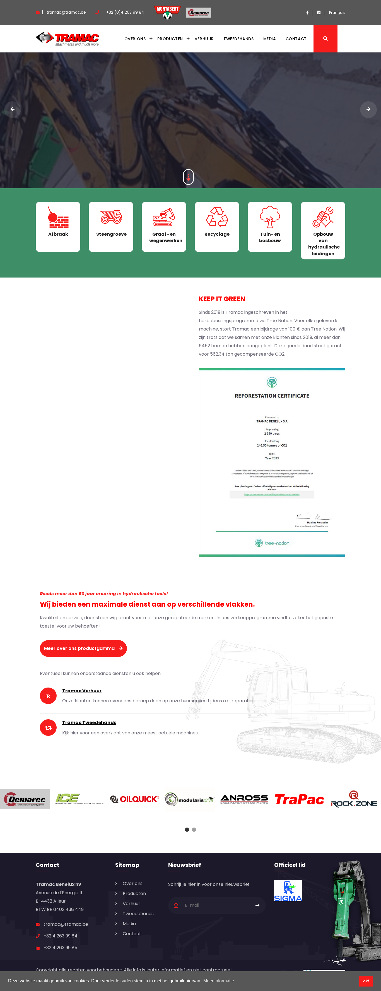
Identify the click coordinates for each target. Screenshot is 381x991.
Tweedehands (238, 39)
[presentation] (12, 109)
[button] (187, 830)
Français (337, 12)
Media (269, 39)
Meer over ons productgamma (79, 648)
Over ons (135, 39)
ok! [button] (366, 981)
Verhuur (204, 39)
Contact (296, 39)
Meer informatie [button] (218, 980)
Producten (170, 39)
